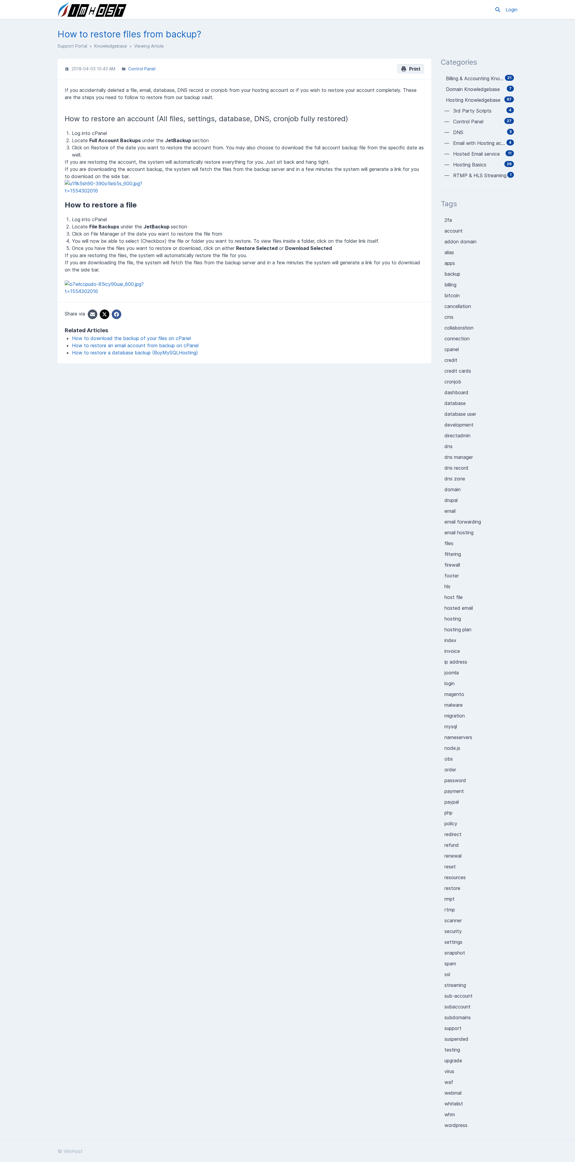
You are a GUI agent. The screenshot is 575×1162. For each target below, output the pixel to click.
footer (451, 576)
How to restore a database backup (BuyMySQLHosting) (135, 353)
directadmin (457, 436)
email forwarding (462, 522)
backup (452, 274)
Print (413, 69)
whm (449, 1114)
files (448, 543)
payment (454, 791)
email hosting (458, 533)
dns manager (458, 457)
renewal (452, 856)
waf (448, 1082)
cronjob (452, 382)
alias (449, 252)
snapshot (454, 953)
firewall (452, 565)
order (450, 770)
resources (455, 877)
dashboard (456, 392)
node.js (452, 748)
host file (453, 597)
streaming (455, 985)
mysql (450, 726)
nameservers (458, 737)
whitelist (453, 1104)
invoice (452, 651)
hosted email (458, 608)
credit (450, 360)
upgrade (453, 1061)
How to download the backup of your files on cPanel (131, 338)
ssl (447, 974)
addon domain (460, 242)
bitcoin (452, 295)
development (458, 425)
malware (453, 705)
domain (452, 489)
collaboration (458, 328)
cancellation (457, 306)
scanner (453, 920)
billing (450, 285)
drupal (451, 500)
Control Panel (141, 68)
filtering (452, 554)
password (455, 780)
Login (512, 10)
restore (452, 888)
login (449, 683)
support (452, 1028)
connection (457, 339)
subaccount (457, 1007)
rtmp (449, 910)
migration (454, 716)
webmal (452, 1093)
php (448, 813)
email (450, 511)
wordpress (455, 1125)
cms (448, 317)
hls (447, 586)
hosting (452, 619)
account (453, 231)
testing (452, 1050)
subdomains (457, 1017)
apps (449, 263)
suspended (456, 1039)
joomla (451, 673)
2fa (448, 220)
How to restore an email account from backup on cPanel (135, 345)
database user (460, 414)
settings (453, 942)
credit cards (457, 371)
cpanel (451, 349)
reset (450, 867)
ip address (455, 662)
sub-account (458, 996)
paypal (451, 802)
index (450, 640)
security (453, 931)
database (455, 403)
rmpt (449, 899)
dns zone (454, 479)
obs (448, 759)
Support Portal (72, 45)
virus (449, 1071)
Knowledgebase (110, 45)
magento (454, 694)
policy (450, 823)
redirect (452, 834)
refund (451, 845)
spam (450, 964)
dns (448, 446)
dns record (456, 468)
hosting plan (457, 629)
